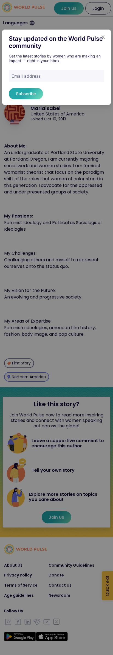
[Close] (103, 37)
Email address (26, 76)
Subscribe (26, 93)
